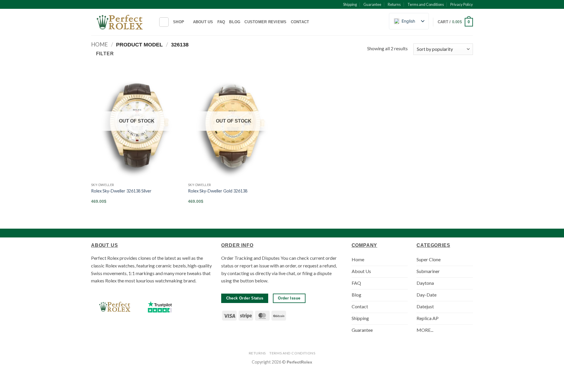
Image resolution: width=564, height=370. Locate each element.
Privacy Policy (461, 4)
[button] (455, 22)
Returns (394, 4)
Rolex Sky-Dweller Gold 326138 (217, 190)
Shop (178, 22)
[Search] (164, 22)
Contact (300, 22)
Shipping (350, 4)
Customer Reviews (265, 22)
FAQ (221, 22)
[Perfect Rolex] (120, 22)
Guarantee (372, 4)
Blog (234, 22)
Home (99, 44)
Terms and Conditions (425, 4)
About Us (203, 22)
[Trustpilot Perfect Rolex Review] (159, 307)
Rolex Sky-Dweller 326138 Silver (121, 190)
